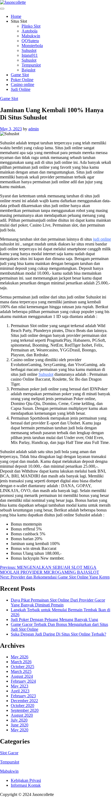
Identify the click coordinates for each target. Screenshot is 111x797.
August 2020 (22, 715)
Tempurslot (31, 65)
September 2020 (25, 710)
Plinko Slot (31, 26)
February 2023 (23, 695)
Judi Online (20, 89)
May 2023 (19, 686)
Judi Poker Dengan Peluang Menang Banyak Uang (54, 619)
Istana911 (30, 55)
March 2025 (21, 671)
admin (33, 129)
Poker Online (22, 79)
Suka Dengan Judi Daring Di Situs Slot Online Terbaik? (58, 634)
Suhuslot (29, 50)
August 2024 (22, 676)
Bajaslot (28, 70)
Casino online (22, 84)
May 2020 (19, 730)
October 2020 (22, 705)
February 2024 (23, 681)
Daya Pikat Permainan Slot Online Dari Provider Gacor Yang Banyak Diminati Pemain (58, 602)
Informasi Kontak (26, 785)
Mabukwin (31, 36)
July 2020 (19, 720)
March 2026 (21, 661)
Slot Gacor (9, 752)
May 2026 (19, 657)
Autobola (29, 31)
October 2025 (22, 666)
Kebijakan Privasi (26, 780)
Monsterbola (32, 45)
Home (16, 16)
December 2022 (24, 700)
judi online (102, 239)
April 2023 (20, 691)
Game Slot (20, 74)
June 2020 (19, 725)
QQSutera (30, 40)
